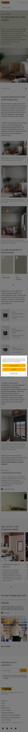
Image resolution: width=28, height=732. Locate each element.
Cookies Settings (14, 373)
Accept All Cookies (14, 365)
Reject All (14, 369)
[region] (14, 366)
